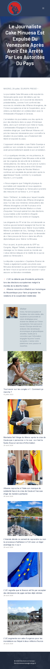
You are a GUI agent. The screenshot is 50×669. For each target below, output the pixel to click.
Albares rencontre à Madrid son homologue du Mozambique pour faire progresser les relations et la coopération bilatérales (24, 292)
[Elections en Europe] (15, 8)
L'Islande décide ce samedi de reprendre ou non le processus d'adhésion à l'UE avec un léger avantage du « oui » (24, 542)
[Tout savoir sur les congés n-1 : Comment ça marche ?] (25, 384)
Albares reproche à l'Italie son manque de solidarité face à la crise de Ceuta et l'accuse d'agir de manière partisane (23, 491)
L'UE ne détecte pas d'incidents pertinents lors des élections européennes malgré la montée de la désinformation (23, 282)
